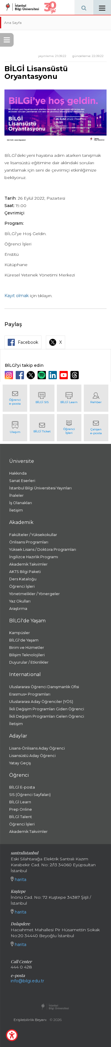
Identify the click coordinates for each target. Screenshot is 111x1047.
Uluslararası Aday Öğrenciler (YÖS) (41, 701)
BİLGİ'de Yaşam (23, 640)
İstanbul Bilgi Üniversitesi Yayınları (40, 488)
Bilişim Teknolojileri (27, 655)
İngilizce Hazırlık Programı (33, 557)
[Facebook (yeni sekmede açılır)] (20, 375)
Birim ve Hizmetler (26, 647)
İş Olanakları (20, 503)
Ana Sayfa (13, 22)
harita (20, 879)
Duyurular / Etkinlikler (29, 662)
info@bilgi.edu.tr (27, 981)
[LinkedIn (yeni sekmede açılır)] (53, 375)
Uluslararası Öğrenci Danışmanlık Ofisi (44, 687)
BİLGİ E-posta (22, 787)
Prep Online (20, 809)
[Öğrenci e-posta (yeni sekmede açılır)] (15, 398)
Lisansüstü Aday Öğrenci (32, 755)
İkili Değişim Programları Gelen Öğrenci (46, 716)
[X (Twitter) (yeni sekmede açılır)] (31, 375)
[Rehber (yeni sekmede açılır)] (96, 398)
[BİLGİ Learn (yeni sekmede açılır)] (69, 398)
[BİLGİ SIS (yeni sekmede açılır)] (42, 398)
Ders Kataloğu (22, 579)
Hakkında (18, 473)
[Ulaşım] (15, 427)
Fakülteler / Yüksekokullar (33, 535)
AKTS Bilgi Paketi (25, 571)
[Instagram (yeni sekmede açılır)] (10, 375)
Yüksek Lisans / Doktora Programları (42, 549)
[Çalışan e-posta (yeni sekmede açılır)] (96, 427)
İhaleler (16, 495)
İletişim (16, 510)
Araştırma (18, 608)
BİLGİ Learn (20, 802)
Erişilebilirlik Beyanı (30, 1019)
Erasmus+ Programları (29, 694)
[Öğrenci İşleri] (69, 427)
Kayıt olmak (16, 295)
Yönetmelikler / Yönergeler (34, 594)
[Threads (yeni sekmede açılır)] (75, 375)
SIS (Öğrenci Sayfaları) (30, 794)
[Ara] (84, 7)
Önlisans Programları (28, 542)
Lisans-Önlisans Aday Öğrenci (37, 748)
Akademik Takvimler (28, 564)
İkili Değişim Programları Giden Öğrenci (46, 709)
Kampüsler (19, 633)
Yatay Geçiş (20, 763)
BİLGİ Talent (20, 817)
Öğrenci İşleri (22, 586)
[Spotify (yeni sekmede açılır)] (42, 375)
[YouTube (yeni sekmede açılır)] (64, 375)
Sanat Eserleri (22, 480)
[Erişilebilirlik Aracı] (12, 1035)
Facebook (28, 342)
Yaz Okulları (19, 601)
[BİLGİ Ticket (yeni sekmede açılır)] (42, 427)
